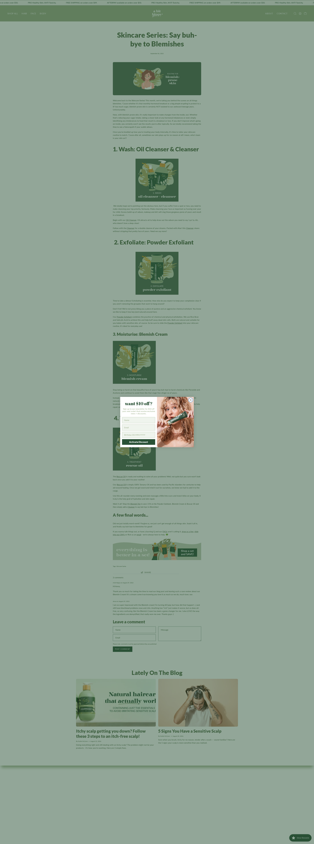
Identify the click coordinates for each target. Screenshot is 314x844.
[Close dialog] (191, 400)
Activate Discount (138, 442)
